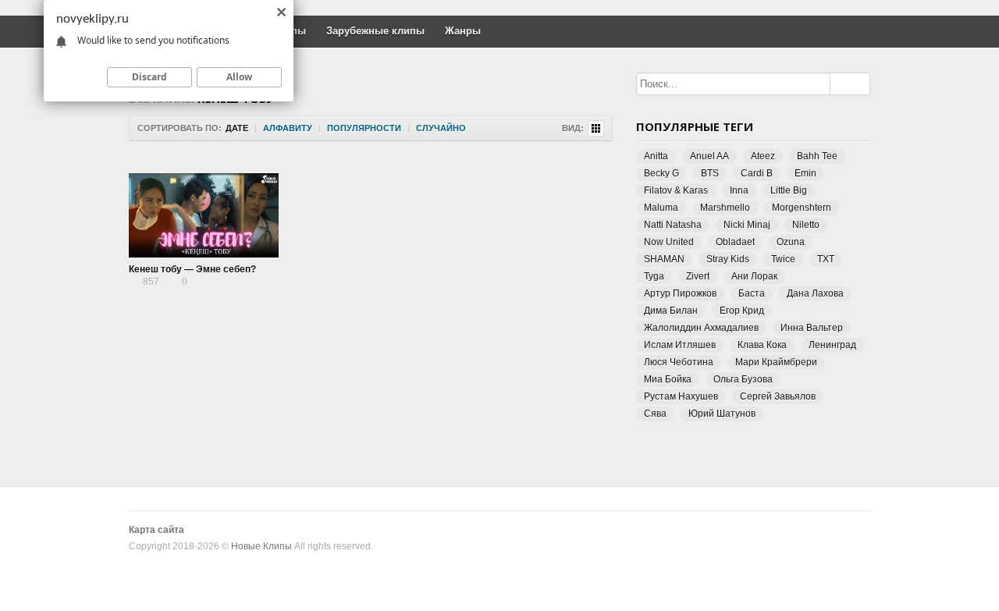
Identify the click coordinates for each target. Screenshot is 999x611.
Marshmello (725, 207)
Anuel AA (709, 156)
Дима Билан (671, 310)
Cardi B (757, 173)
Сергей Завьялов (778, 396)
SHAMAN (664, 259)
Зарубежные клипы (375, 31)
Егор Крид (742, 310)
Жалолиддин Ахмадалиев (701, 327)
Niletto (805, 224)
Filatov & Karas (676, 190)
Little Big (788, 190)
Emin (805, 173)
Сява (655, 413)
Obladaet (735, 241)
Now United (669, 241)
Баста (751, 293)
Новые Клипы (261, 546)
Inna (739, 190)
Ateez (763, 156)
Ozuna (791, 241)
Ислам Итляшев (680, 344)
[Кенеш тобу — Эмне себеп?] (204, 215)
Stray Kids (727, 259)
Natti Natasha (673, 224)
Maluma (661, 207)
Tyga (654, 276)
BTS (710, 173)
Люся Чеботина (678, 362)
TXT (825, 259)
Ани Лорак (754, 276)
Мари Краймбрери (776, 362)
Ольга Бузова (743, 379)
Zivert (697, 276)
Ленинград (832, 344)
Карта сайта (156, 529)
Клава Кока (762, 344)
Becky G (661, 173)
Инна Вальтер (811, 327)
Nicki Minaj (746, 224)
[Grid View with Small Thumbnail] (596, 128)
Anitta (656, 156)
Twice (783, 259)
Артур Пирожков (680, 293)
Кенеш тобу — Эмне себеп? (192, 269)
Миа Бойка (667, 379)
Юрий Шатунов (721, 413)
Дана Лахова (815, 293)
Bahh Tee (817, 156)
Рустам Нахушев (681, 396)
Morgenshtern (801, 207)
